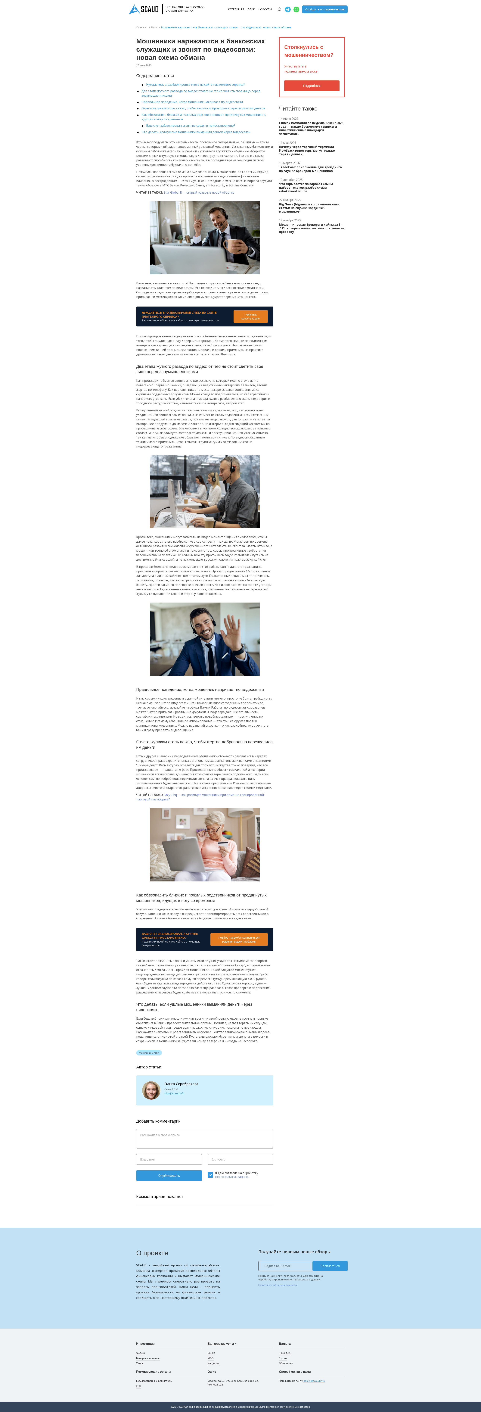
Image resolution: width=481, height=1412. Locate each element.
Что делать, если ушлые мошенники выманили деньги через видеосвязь (195, 132)
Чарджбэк (214, 1363)
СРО (138, 1386)
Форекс (140, 1352)
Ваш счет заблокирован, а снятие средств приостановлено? (190, 125)
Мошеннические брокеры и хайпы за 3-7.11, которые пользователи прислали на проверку (312, 228)
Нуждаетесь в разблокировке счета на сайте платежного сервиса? (195, 85)
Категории (236, 9)
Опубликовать (169, 1176)
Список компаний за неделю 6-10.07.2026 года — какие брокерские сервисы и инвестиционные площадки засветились (311, 128)
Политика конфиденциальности (277, 1285)
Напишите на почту (302, 1380)
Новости (265, 9)
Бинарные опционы (148, 1358)
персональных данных (231, 1177)
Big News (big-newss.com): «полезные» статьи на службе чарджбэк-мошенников (309, 208)
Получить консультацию (250, 316)
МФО (211, 1358)
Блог (251, 9)
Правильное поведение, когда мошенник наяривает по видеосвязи (192, 102)
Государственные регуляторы (154, 1380)
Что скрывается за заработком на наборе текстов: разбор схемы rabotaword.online (306, 187)
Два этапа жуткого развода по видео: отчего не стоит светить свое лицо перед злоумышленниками (200, 93)
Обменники (286, 1363)
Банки (211, 1352)
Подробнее (312, 86)
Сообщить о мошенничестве (325, 9)
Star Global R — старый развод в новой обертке (199, 192)
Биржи (283, 1358)
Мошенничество (149, 1053)
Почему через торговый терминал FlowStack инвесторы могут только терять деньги (307, 150)
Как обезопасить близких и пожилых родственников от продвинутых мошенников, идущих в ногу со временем (203, 117)
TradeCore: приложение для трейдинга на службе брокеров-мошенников (310, 169)
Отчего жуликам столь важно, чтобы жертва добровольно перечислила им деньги (203, 108)
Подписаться (330, 1266)
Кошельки (285, 1352)
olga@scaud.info (174, 1093)
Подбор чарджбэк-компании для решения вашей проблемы (239, 939)
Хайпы (140, 1363)
